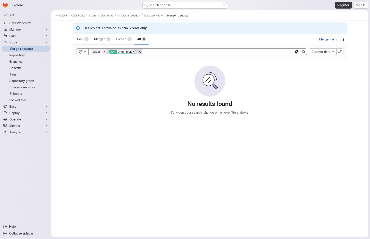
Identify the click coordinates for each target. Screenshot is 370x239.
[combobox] (322, 51)
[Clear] (296, 51)
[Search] (303, 51)
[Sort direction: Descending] (340, 51)
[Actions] (343, 39)
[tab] (82, 39)
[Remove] (139, 51)
